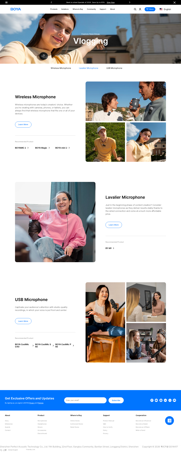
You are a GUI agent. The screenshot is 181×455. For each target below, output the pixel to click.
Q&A (104, 424)
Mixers (40, 427)
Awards (7, 427)
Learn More (23, 124)
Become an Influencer (143, 421)
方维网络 (13, 454)
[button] (51, 2)
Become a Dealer (142, 424)
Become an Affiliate (143, 427)
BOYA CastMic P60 (63, 345)
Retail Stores (74, 427)
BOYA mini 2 (61, 148)
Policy (105, 430)
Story (7, 421)
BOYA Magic (41, 148)
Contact (8, 430)
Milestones (9, 424)
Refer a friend (140, 430)
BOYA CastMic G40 (22, 345)
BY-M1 (109, 248)
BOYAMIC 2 (20, 148)
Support (103, 9)
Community (91, 9)
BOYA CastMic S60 (43, 345)
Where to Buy (78, 9)
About (112, 9)
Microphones (42, 421)
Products (53, 9)
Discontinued (42, 433)
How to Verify (108, 427)
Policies (40, 403)
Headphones (42, 424)
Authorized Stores (76, 424)
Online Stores (75, 421)
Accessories (42, 430)
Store (151, 9)
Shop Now (59, 2)
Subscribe (116, 400)
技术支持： (4, 454)
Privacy (32, 403)
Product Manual (108, 421)
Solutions (65, 9)
